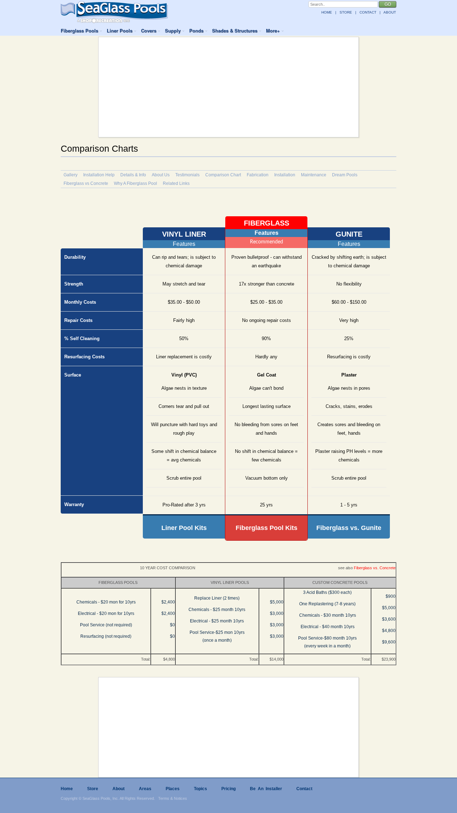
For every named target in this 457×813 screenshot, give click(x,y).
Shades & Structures (234, 30)
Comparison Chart (223, 174)
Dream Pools (344, 174)
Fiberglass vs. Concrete (375, 568)
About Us (161, 174)
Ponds (196, 30)
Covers (148, 30)
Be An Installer (266, 788)
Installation (284, 174)
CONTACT (368, 12)
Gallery (70, 174)
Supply (173, 30)
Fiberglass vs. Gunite (348, 527)
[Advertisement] (228, 87)
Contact (304, 788)
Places (173, 788)
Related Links (176, 183)
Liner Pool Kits (184, 527)
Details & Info (133, 174)
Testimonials (187, 174)
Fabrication (257, 174)
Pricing (228, 788)
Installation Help (99, 174)
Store (92, 788)
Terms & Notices (172, 798)
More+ (273, 30)
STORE (346, 12)
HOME (326, 12)
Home (67, 788)
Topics (200, 788)
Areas (145, 788)
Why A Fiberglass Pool (135, 183)
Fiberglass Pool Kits (266, 527)
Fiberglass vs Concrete (86, 183)
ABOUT (389, 12)
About (118, 788)
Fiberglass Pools (79, 30)
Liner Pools (119, 30)
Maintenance (313, 174)
